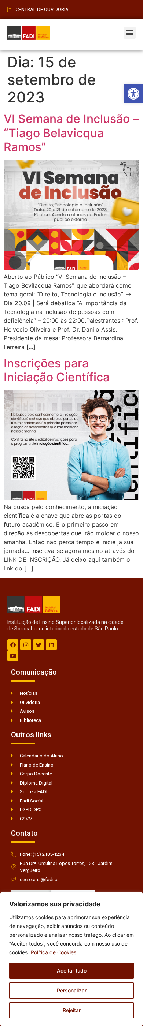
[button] (130, 33)
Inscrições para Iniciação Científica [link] (57, 370)
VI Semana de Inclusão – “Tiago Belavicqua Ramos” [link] (71, 133)
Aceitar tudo (72, 970)
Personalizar (72, 990)
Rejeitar (72, 1010)
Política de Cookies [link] (53, 952)
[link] (133, 93)
